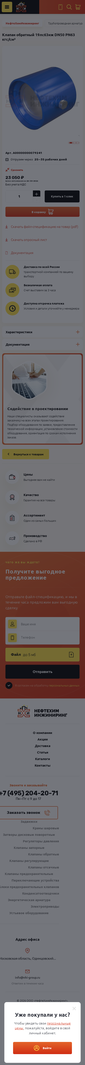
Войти (47, 1048)
